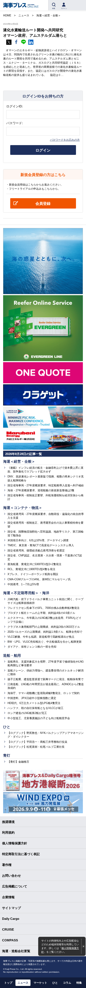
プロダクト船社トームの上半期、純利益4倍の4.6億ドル (41, 612)
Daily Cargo (10, 918)
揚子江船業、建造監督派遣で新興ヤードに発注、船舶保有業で (45, 679)
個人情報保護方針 (14, 843)
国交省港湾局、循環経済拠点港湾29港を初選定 (36, 550)
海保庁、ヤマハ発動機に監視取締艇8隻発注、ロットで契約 (44, 693)
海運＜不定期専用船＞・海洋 (26, 593)
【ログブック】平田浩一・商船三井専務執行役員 (37, 741)
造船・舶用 (12, 656)
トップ (8, 982)
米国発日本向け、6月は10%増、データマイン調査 (38, 540)
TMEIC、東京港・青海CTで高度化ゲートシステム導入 (41, 545)
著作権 (6, 865)
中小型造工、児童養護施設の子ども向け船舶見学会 (39, 718)
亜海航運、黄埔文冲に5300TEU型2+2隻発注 (34, 564)
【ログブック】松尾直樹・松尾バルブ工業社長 (36, 746)
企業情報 (8, 897)
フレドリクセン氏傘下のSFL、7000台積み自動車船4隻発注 (44, 607)
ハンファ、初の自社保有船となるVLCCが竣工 (35, 708)
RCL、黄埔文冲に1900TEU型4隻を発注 (31, 569)
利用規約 (8, 832)
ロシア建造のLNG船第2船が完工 (27, 713)
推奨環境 (8, 822)
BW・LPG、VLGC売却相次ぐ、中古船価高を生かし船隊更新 (45, 641)
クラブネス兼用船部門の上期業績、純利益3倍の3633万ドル (44, 626)
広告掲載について (14, 886)
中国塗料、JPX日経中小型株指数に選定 (32, 698)
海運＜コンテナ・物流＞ (22, 508)
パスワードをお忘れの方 (65, 139)
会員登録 (43, 203)
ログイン (43, 150)
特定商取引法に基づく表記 (21, 854)
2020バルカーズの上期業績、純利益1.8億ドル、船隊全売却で (45, 631)
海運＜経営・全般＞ (19, 462)
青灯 (6, 755)
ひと (6, 727)
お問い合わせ (11, 875)
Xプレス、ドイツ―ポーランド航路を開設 (33, 574)
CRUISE (8, 929)
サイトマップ (11, 908)
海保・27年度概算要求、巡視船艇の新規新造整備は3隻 (41, 490)
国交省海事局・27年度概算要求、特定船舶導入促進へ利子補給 (46, 485)
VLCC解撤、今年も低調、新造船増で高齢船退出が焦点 (41, 636)
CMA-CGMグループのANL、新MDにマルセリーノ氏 (39, 579)
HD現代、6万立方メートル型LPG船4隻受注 (34, 703)
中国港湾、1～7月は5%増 (23, 584)
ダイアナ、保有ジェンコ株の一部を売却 (32, 646)
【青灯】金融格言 (18, 761)
